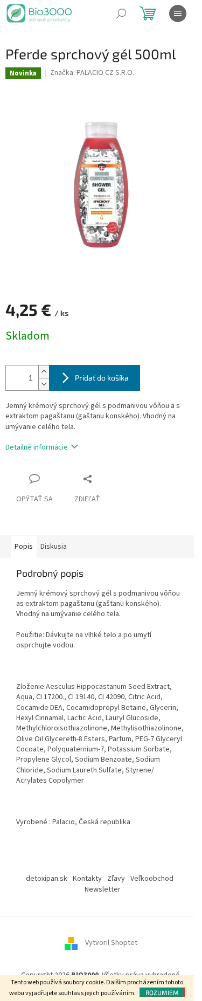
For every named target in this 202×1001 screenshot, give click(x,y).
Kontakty (87, 878)
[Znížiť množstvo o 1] (43, 384)
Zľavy (116, 878)
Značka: (92, 72)
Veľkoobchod (151, 878)
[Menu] (178, 13)
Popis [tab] (24, 546)
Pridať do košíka (102, 377)
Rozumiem (162, 992)
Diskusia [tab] (53, 546)
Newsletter (103, 889)
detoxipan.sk (46, 878)
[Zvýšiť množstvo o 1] (43, 371)
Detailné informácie (36, 447)
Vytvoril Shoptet (111, 942)
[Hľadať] (121, 13)
